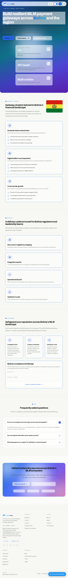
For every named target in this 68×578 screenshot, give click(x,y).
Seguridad (5, 561)
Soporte (5, 559)
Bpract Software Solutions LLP (10, 574)
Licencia (27, 523)
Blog (26, 553)
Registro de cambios (30, 528)
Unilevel (49, 523)
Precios (27, 520)
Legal (26, 561)
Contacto (5, 556)
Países (38, 573)
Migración (5, 564)
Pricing (7, 38)
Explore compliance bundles (33, 384)
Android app (15, 541)
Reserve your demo (41, 38)
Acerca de (5, 553)
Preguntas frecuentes (30, 556)
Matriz (48, 520)
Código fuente (29, 525)
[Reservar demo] (60, 3)
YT (10, 545)
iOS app (6, 541)
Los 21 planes (50, 525)
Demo (26, 559)
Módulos (27, 517)
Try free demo (21, 38)
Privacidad (44, 573)
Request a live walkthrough (42, 484)
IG (17, 545)
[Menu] (64, 3)
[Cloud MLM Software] (8, 4)
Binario (48, 517)
